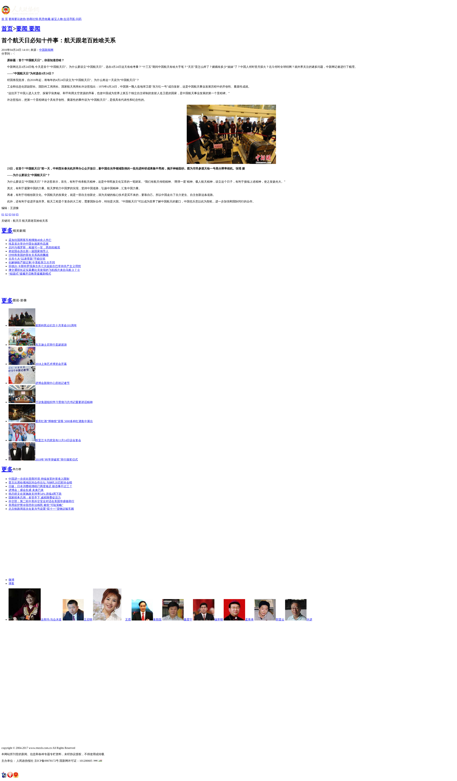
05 (17, 214)
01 (2, 214)
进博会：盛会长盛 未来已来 (26, 490)
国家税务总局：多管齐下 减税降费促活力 (35, 497)
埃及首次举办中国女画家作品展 (29, 243)
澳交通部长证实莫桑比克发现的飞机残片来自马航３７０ (44, 269)
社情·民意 (38, 19)
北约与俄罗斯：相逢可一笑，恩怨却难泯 (34, 247)
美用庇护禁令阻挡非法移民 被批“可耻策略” (36, 505)
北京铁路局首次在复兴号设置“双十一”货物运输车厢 (41, 508)
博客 (11, 583)
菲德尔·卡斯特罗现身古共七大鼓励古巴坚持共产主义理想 (45, 266)
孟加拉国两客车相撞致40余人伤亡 (30, 239)
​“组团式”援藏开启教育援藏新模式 (30, 273)
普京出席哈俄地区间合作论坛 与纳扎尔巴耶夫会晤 (40, 482)
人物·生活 (63, 19)
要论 (17, 19)
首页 (7, 28)
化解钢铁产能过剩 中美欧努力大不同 (32, 262)
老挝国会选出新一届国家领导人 (29, 251)
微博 (11, 579)
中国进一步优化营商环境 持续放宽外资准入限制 (39, 478)
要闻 (11, 19)
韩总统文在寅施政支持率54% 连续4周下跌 (35, 493)
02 (6, 214)
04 (13, 214)
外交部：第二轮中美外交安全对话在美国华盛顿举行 (41, 501)
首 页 (4, 19)
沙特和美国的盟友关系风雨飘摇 (29, 254)
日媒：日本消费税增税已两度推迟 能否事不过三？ (40, 486)
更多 (7, 230)
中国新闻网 (46, 49)
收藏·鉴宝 (51, 19)
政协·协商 (26, 19)
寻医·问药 (75, 19)
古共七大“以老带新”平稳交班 (27, 258)
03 (10, 214)
